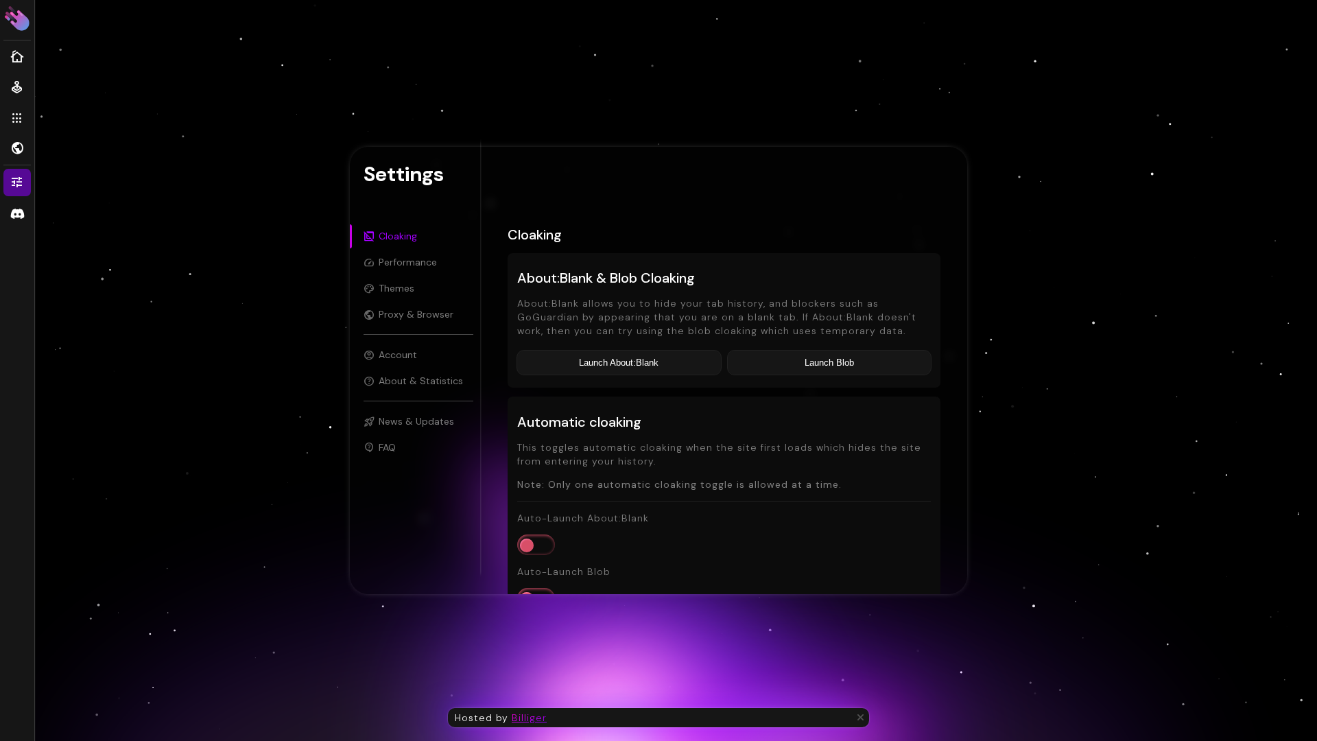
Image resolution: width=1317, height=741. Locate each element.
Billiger (529, 717)
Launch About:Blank (618, 362)
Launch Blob (829, 362)
